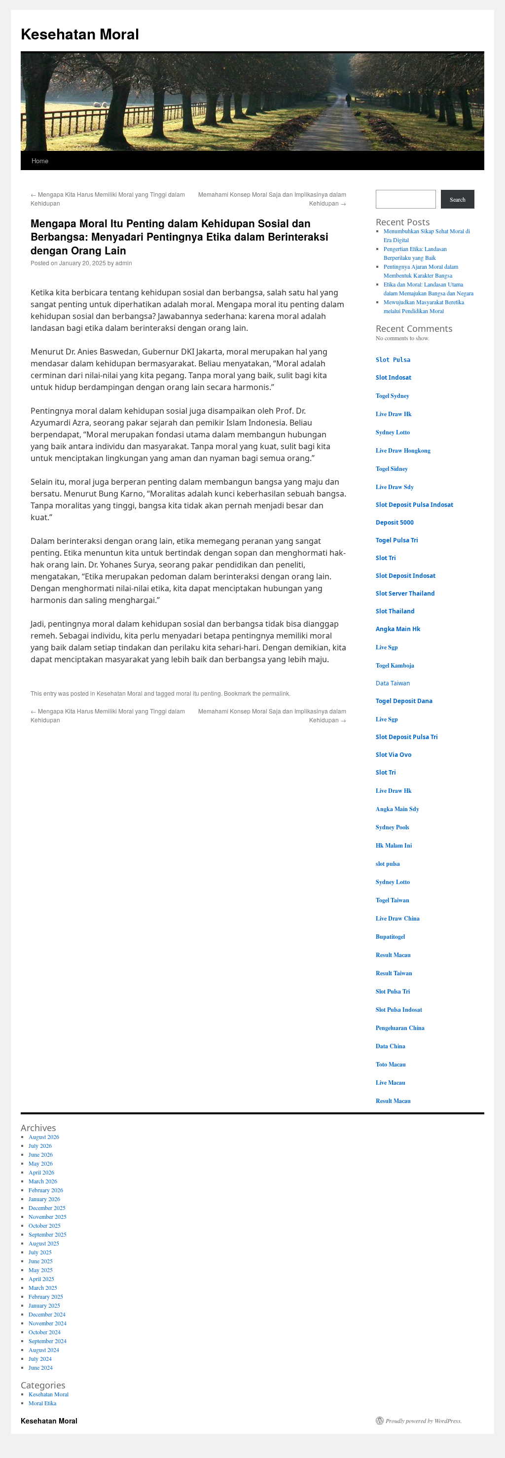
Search (458, 199)
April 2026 (41, 1172)
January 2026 (44, 1199)
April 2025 (41, 1278)
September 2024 (48, 1341)
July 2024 (40, 1358)
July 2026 (40, 1145)
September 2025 (48, 1234)
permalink (275, 693)
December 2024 (47, 1314)
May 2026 (41, 1163)
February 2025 (46, 1296)
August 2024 (44, 1349)
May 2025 (41, 1270)
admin (123, 262)
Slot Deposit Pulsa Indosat (414, 504)
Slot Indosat (393, 377)
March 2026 (43, 1181)
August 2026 (44, 1136)
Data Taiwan (393, 683)
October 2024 (45, 1332)
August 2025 (44, 1243)
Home (40, 160)
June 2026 (41, 1154)
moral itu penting (198, 693)
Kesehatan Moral (80, 33)
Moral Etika (42, 1403)
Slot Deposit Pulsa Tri (407, 737)
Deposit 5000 (395, 522)
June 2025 (41, 1261)
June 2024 (41, 1367)
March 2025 (43, 1287)
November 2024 (48, 1323)
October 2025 (45, 1225)
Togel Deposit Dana (404, 701)
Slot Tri (386, 558)
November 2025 (48, 1216)
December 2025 (47, 1207)
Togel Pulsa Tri (397, 540)
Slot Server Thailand (405, 593)
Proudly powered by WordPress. (424, 1420)
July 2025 (40, 1252)
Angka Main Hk (398, 629)
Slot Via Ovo (393, 754)
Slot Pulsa (393, 359)
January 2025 (44, 1305)
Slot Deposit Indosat (405, 575)
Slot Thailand (395, 611)
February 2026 (46, 1190)
